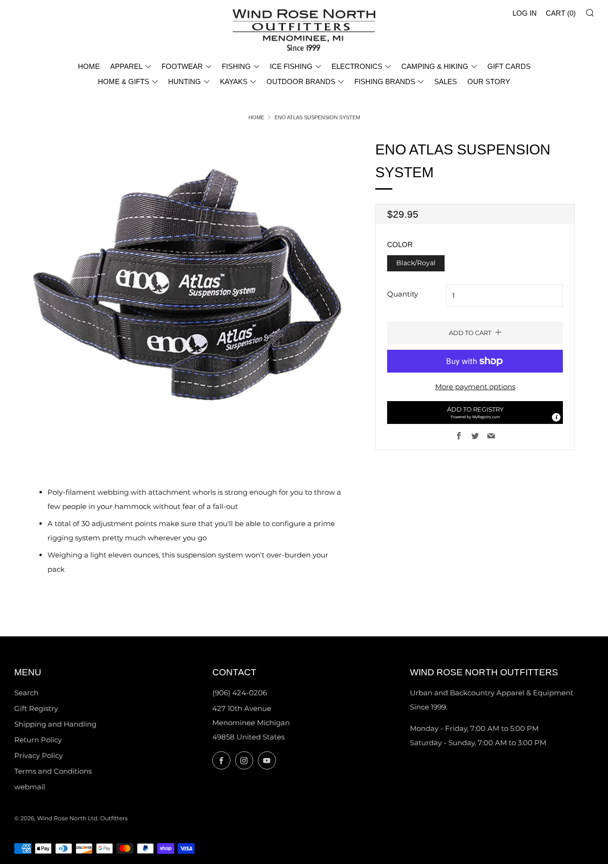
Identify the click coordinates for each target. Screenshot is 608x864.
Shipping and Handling (55, 724)
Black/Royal (416, 263)
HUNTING (184, 81)
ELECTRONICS (357, 66)
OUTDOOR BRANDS (300, 81)
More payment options (475, 386)
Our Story (488, 81)
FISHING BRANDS (384, 81)
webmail (29, 786)
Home (256, 117)
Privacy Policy (38, 755)
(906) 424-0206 (239, 692)
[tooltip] (556, 417)
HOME (89, 66)
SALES (445, 81)
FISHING (236, 66)
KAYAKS (233, 81)
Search (26, 692)
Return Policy (38, 739)
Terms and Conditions (53, 771)
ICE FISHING (291, 66)
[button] (475, 412)
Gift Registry (36, 708)
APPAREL (126, 66)
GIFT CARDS (509, 66)
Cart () (561, 13)
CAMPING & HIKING (434, 66)
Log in (525, 13)
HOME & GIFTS (123, 81)
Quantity (402, 293)
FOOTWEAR (182, 66)
